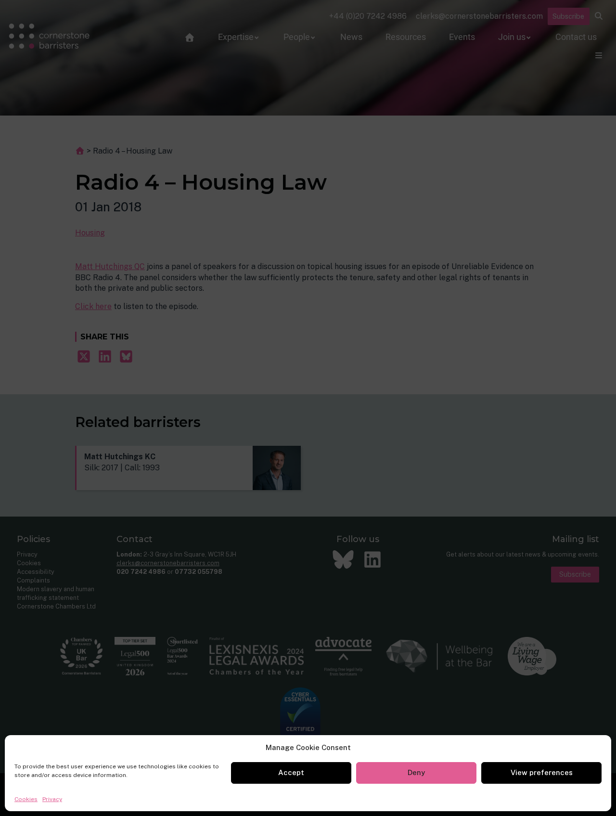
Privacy (52, 799)
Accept (291, 772)
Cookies (26, 799)
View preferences (542, 772)
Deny (416, 772)
